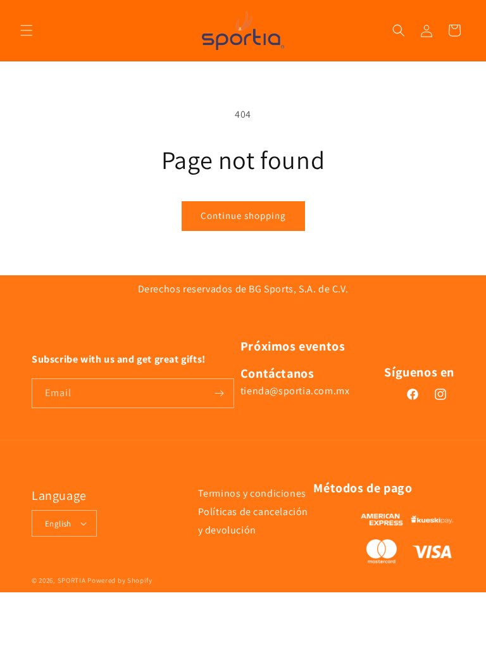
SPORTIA (72, 580)
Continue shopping (243, 215)
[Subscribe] (220, 393)
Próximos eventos (293, 346)
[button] (26, 30)
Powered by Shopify (120, 580)
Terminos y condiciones (252, 493)
